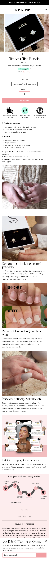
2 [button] (24, 54)
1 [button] (22, 54)
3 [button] (26, 54)
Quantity (24, 89)
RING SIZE (24, 80)
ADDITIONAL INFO (24, 517)
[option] (24, 2)
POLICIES (24, 510)
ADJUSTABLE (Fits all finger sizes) (24, 84)
